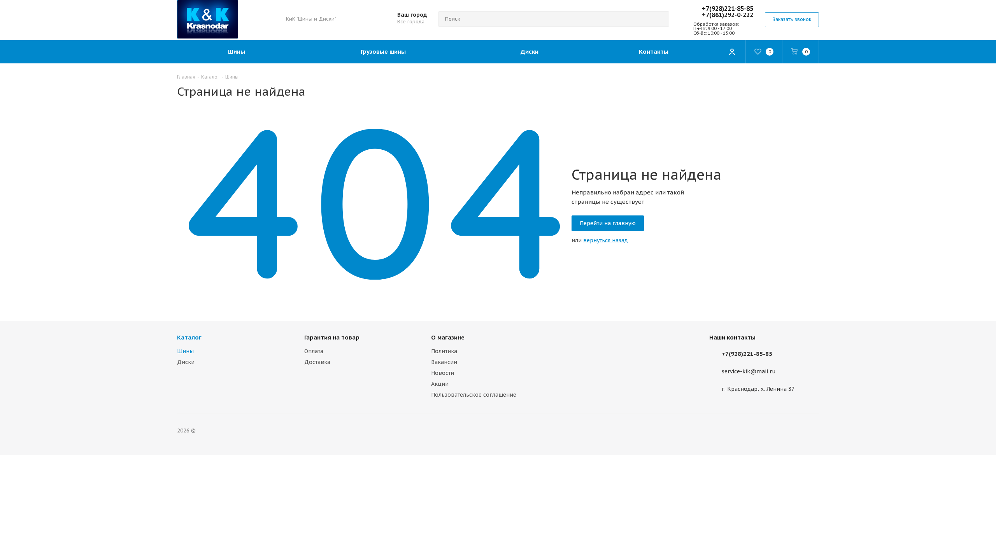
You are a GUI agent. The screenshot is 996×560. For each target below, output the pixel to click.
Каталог (189, 337)
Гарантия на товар (331, 337)
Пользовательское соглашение (473, 394)
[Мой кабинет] (731, 51)
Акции (440, 383)
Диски (186, 362)
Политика (444, 351)
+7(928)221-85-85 (727, 8)
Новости (442, 372)
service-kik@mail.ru (749, 371)
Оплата (313, 351)
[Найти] (660, 19)
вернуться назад (605, 240)
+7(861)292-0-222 (727, 15)
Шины (185, 351)
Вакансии (444, 362)
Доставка (317, 362)
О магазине (448, 337)
